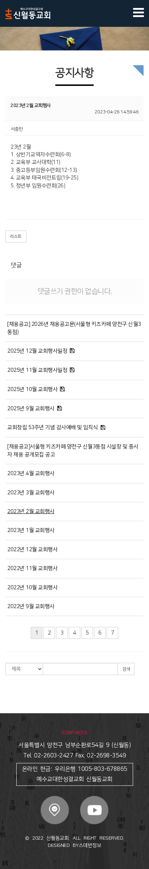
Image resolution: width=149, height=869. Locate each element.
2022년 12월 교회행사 (32, 549)
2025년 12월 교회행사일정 (37, 351)
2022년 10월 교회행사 (32, 588)
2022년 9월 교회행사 (31, 606)
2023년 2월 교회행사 (31, 511)
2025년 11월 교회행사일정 (37, 370)
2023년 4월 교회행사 (31, 473)
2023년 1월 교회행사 (31, 530)
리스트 (16, 236)
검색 (126, 669)
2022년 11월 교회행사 (32, 568)
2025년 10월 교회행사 (32, 389)
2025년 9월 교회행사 (31, 409)
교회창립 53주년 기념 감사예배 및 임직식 (52, 427)
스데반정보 (90, 846)
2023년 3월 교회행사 (31, 493)
